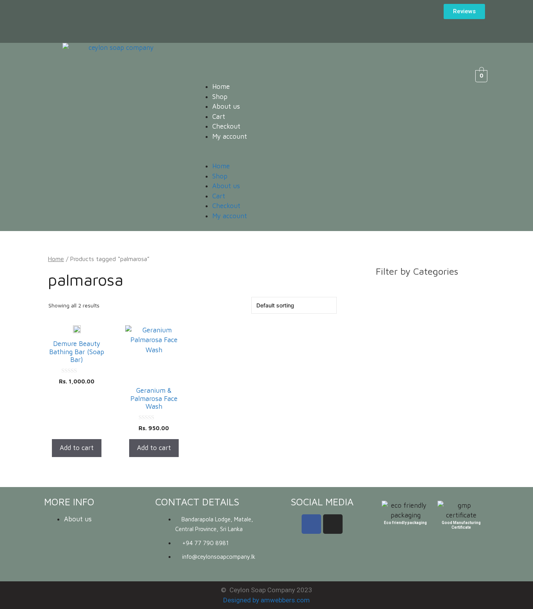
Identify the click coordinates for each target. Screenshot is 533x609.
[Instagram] (333, 524)
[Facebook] (311, 524)
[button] (317, 157)
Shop (219, 97)
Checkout (226, 126)
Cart (218, 116)
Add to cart (77, 448)
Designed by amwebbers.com (266, 600)
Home (221, 86)
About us (226, 106)
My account (229, 136)
